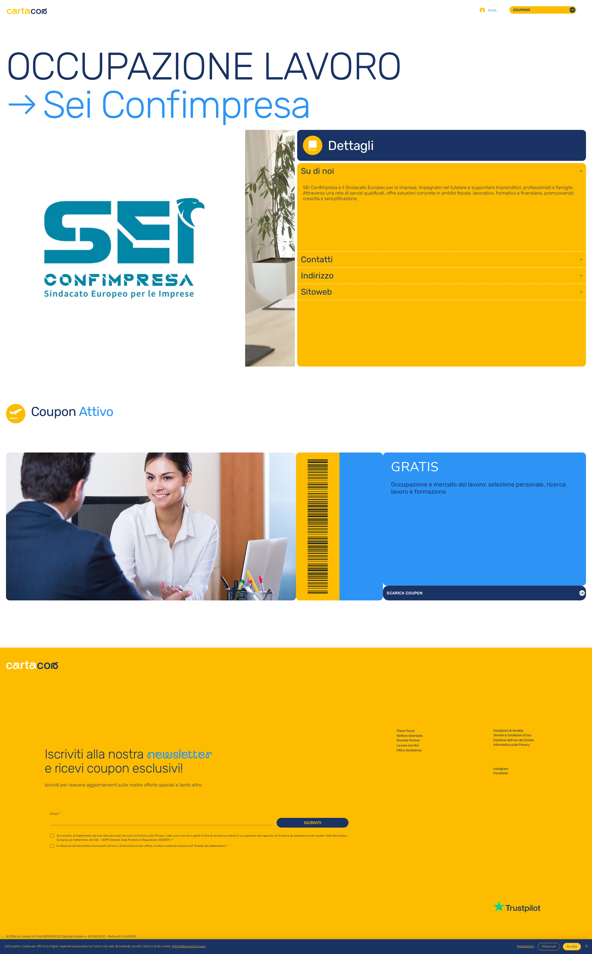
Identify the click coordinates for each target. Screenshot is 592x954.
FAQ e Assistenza (409, 750)
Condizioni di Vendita (508, 731)
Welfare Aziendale (410, 736)
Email (55, 814)
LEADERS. (129, 936)
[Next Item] (284, 248)
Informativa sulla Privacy (511, 745)
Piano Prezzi (406, 731)
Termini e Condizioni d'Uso (512, 735)
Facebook (500, 773)
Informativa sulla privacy (189, 946)
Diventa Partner (408, 740)
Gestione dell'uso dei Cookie (513, 740)
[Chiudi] (586, 946)
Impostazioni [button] (525, 946)
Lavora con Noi (408, 745)
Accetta (572, 947)
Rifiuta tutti (549, 947)
